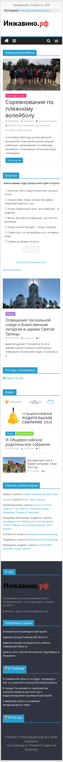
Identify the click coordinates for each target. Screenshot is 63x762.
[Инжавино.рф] (6, 40)
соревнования (24, 129)
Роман (6, 499)
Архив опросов (12, 269)
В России (15, 717)
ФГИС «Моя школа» (33, 499)
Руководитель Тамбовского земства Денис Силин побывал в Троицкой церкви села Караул (28, 525)
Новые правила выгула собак (40, 494)
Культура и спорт (16, 95)
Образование (25, 433)
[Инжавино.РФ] (26, 579)
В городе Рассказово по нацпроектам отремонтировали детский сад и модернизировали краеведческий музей (27, 691)
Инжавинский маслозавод (42, 534)
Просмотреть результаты (31, 262)
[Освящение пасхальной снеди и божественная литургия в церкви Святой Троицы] (31, 280)
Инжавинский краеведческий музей (25, 631)
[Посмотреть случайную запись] (56, 40)
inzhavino (29, 121)
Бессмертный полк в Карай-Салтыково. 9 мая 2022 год (42, 464)
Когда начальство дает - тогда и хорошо (32, 227)
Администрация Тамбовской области (25, 637)
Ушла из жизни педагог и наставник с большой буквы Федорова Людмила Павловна (27, 508)
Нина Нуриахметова (27, 125)
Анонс (10, 313)
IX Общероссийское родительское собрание (27, 442)
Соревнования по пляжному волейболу (29, 108)
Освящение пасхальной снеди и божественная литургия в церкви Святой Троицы (29, 326)
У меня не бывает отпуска (23, 241)
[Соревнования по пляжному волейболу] (31, 61)
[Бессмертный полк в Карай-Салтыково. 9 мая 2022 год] (14, 458)
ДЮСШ (12, 125)
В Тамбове (16, 668)
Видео (10, 433)
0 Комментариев (48, 121)
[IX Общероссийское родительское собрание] (31, 400)
